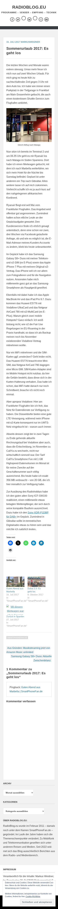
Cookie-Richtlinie (33, 896)
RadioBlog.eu (29, 7)
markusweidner (30, 42)
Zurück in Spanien (15, 616)
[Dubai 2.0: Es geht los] (37, 582)
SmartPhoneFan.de (17, 638)
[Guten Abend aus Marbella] (15, 582)
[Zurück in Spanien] (15, 610)
